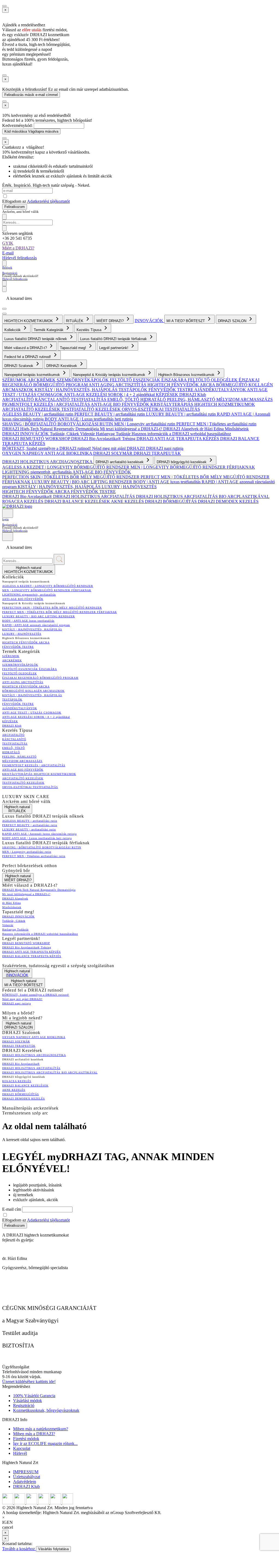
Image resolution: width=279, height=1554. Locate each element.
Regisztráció (9, 273)
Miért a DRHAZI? (18, 248)
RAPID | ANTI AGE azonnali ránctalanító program (36, 625)
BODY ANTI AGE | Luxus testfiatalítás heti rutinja (89, 419)
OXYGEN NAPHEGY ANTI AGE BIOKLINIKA (47, 453)
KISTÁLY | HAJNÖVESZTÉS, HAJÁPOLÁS (77, 389)
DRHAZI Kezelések (62, 366)
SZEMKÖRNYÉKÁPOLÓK (83, 380)
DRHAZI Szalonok (19, 366)
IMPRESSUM (25, 1471)
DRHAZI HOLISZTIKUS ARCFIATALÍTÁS (94, 496)
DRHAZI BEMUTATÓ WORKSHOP (36, 438)
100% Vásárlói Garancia (34, 1395)
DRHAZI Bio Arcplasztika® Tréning (104, 438)
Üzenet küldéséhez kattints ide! (29, 1381)
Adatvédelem (24, 1481)
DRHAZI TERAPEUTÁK (157, 453)
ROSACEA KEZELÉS (23, 501)
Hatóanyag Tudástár (114, 433)
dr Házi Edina (212, 428)
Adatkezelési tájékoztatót (48, 201)
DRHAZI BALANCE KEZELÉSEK (77, 501)
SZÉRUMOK (15, 380)
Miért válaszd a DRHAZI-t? (26, 348)
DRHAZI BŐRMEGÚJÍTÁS (171, 501)
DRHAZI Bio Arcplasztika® (27, 496)
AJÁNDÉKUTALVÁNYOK (220, 389)
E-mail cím (12, 1209)
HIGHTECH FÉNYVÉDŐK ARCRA (181, 384)
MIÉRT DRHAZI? (110, 321)
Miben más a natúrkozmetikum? (40, 1429)
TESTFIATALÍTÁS (89, 399)
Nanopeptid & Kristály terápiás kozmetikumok (109, 375)
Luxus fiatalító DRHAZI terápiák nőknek (36, 339)
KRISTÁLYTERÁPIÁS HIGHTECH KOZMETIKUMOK (202, 404)
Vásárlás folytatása (53, 1549)
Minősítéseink (237, 428)
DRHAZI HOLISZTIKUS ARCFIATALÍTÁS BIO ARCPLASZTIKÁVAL (202, 496)
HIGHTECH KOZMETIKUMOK (29, 321)
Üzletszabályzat (26, 1476)
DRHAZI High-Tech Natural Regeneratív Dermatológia (51, 428)
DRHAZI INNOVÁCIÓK (26, 433)
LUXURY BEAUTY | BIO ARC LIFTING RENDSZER (82, 481)
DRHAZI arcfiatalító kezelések (120, 462)
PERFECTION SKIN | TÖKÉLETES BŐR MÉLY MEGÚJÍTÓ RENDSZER (71, 477)
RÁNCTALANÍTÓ (53, 399)
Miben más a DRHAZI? (34, 1433)
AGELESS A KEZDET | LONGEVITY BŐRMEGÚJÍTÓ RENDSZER (66, 467)
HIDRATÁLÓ (153, 399)
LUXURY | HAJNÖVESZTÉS (129, 486)
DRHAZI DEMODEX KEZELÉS (228, 501)
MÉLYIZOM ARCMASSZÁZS (244, 399)
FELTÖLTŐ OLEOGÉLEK (213, 380)
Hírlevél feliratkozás (19, 258)
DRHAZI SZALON (232, 321)
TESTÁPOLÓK (133, 389)
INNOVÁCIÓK (149, 320)
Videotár (88, 433)
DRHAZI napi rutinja (164, 448)
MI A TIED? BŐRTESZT (186, 321)
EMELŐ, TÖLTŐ (123, 399)
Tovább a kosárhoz (19, 1548)
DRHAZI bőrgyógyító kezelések (182, 462)
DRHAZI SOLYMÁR (113, 453)
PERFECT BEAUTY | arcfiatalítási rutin (110, 414)
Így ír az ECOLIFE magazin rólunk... (45, 1443)
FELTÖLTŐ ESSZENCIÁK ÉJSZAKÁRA (149, 380)
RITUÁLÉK (75, 321)
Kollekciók (13, 330)
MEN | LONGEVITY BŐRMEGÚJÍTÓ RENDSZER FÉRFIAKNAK (193, 467)
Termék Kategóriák (49, 330)
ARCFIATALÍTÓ (18, 399)
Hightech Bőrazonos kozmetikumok (187, 375)
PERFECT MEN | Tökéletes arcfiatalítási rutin (216, 424)
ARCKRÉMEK (42, 380)
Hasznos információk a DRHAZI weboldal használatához (181, 433)
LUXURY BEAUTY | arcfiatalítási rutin (181, 414)
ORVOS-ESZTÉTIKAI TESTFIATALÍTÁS (161, 409)
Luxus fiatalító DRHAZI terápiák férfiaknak (114, 339)
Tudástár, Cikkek (65, 433)
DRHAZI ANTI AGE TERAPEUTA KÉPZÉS (178, 438)
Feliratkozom (14, 207)
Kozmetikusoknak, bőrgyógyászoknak (46, 1410)
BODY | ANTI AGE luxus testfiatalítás (167, 481)
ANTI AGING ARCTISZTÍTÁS (118, 384)
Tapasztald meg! (73, 348)
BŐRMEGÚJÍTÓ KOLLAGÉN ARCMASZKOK (33, 690)
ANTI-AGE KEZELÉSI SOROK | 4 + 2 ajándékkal (110, 394)
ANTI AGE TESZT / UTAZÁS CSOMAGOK (31, 712)
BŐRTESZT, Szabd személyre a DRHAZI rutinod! (47, 448)
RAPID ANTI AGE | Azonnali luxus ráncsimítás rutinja (39, 833)
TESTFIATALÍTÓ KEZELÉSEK (91, 409)
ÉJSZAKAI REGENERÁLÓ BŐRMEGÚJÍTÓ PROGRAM (40, 677)
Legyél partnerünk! (114, 348)
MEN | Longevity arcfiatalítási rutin (145, 424)
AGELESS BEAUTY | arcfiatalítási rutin (38, 414)
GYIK (7, 243)
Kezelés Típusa (89, 330)
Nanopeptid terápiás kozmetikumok (32, 375)
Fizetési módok (26, 1438)
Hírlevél (20, 1453)
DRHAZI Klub (192, 394)
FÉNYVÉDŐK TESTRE (171, 389)
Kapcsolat (21, 1448)
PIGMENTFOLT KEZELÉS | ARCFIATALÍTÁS (46, 404)
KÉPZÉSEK (167, 394)
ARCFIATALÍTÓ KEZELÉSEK (31, 409)
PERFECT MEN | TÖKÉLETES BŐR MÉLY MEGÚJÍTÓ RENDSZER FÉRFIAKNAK (59, 612)
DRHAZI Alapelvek (181, 428)
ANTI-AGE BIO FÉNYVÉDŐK (120, 404)
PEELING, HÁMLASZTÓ (191, 399)
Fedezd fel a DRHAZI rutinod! (28, 357)
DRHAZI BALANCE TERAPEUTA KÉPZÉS (31, 956)
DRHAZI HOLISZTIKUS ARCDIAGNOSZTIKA (47, 461)
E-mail (8, 253)
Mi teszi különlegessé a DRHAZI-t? (131, 428)
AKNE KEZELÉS (128, 501)
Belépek (7, 267)
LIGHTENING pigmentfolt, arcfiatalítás (37, 472)
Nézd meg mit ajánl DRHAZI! (119, 448)
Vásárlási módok (27, 1400)
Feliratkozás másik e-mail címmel (31, 95)
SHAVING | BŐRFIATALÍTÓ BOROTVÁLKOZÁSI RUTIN (58, 424)
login (5, 519)
